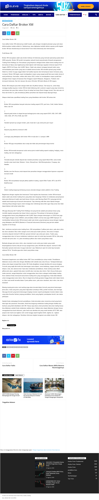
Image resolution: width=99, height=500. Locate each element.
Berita (40, 15)
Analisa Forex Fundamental (75, 461)
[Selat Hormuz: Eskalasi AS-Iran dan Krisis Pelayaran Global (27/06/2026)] (33, 385)
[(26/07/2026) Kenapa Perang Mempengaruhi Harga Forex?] (12, 385)
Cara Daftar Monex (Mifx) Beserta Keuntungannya (52, 366)
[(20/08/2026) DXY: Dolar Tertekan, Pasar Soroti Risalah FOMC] (40, 483)
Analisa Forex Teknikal (74, 464)
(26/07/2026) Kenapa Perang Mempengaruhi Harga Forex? (11, 394)
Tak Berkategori (72, 476)
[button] (96, 15)
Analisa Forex (72, 467)
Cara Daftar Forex (12, 19)
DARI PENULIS (19, 375)
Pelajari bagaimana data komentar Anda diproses (46, 450)
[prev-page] (61, 375)
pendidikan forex (72, 470)
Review (48, 15)
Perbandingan (74, 15)
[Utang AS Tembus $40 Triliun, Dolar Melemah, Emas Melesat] (40, 474)
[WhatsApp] (17, 33)
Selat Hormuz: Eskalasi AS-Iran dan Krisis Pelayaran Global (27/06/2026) (32, 395)
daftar (18, 347)
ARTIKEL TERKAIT (8, 375)
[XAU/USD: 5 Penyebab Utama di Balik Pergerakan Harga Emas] (40, 464)
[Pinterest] (13, 33)
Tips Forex (71, 478)
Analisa (25, 15)
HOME (6, 15)
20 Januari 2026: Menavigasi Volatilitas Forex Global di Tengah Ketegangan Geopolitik (54, 395)
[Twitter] (9, 33)
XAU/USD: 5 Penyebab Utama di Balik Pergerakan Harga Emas (55, 463)
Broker (9, 347)
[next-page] (63, 375)
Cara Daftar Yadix (8, 365)
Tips (34, 15)
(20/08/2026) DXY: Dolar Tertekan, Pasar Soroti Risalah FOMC (53, 482)
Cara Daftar (60, 15)
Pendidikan (15, 15)
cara (14, 347)
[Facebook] (4, 33)
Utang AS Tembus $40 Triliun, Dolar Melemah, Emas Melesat (54, 473)
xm (26, 347)
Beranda (4, 19)
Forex (23, 347)
